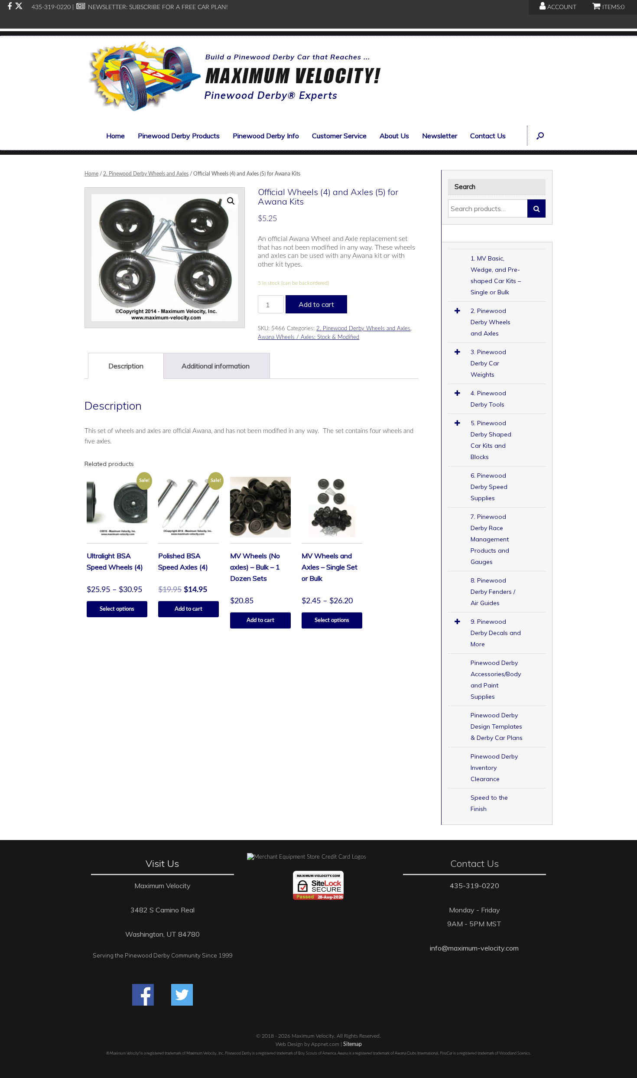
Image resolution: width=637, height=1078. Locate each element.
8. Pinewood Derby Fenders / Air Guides (493, 591)
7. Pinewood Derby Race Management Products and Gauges (490, 539)
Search (536, 208)
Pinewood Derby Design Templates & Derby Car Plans (497, 726)
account (561, 7)
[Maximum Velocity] (232, 78)
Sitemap (352, 1044)
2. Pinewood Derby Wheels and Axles (145, 173)
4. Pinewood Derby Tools (488, 398)
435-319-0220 (474, 885)
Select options (117, 609)
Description (125, 366)
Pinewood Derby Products (179, 135)
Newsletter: (106, 7)
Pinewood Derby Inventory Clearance (494, 767)
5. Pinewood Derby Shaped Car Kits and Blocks (491, 440)
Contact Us (488, 135)
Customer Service (339, 135)
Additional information (216, 366)
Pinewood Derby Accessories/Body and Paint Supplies (496, 679)
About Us (394, 135)
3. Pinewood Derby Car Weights (488, 363)
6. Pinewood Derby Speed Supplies (489, 487)
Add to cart (316, 304)
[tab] (126, 366)
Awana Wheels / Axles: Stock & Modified (308, 337)
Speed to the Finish (489, 803)
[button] (539, 136)
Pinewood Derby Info (266, 135)
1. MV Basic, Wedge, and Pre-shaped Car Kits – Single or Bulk (496, 275)
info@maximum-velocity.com (474, 948)
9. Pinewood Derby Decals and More (496, 633)
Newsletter (439, 135)
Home (115, 135)
